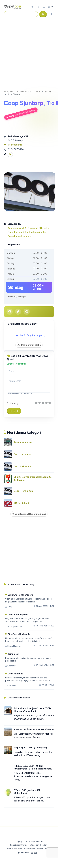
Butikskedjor (29, 848)
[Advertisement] (29, 51)
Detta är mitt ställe (31, 345)
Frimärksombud (16, 232)
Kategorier (34, 845)
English (34, 852)
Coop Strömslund (23, 466)
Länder (43, 845)
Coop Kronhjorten (23, 491)
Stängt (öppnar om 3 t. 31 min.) (22, 113)
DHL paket (44, 228)
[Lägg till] (32, 7)
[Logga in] (38, 7)
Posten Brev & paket (36, 232)
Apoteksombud (16, 228)
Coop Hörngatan (22, 454)
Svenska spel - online (19, 236)
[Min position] (51, 14)
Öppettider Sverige (19, 845)
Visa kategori (29, 514)
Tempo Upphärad (23, 442)
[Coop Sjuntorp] (30, 191)
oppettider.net (37, 841)
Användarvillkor (44, 848)
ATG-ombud (31, 228)
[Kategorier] (43, 7)
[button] (50, 7)
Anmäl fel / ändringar (17, 296)
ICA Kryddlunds (22, 503)
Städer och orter (14, 848)
